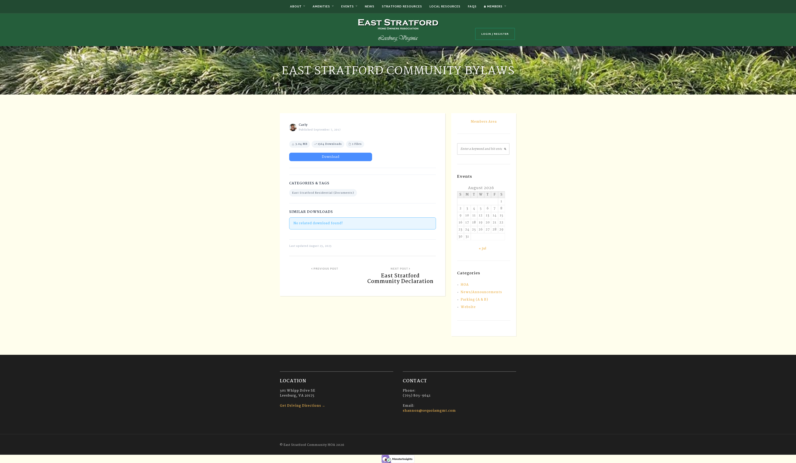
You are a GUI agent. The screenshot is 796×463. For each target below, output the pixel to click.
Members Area (484, 121)
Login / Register (495, 34)
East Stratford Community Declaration (400, 279)
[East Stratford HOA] (398, 30)
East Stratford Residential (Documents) (323, 193)
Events (347, 6)
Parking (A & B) (474, 299)
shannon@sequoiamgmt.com (429, 410)
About (296, 6)
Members (494, 6)
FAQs (472, 6)
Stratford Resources (402, 6)
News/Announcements (481, 292)
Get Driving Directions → (302, 405)
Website (468, 307)
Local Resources (445, 6)
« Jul (482, 249)
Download (331, 157)
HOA (465, 284)
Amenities (321, 6)
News (369, 6)
